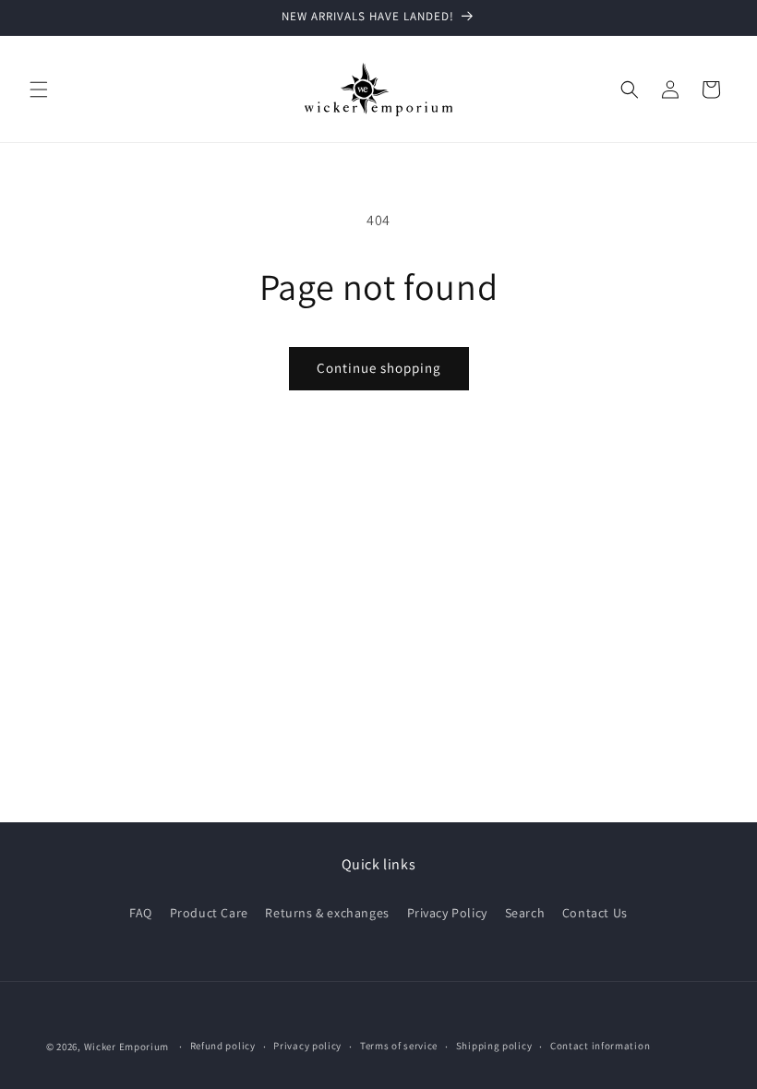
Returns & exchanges (327, 912)
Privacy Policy (447, 912)
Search (525, 912)
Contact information (600, 1045)
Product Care (209, 912)
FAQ (140, 912)
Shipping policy (494, 1045)
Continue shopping (379, 368)
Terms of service (399, 1045)
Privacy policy (307, 1045)
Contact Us (595, 912)
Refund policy (223, 1045)
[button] (38, 89)
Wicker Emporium (127, 1046)
